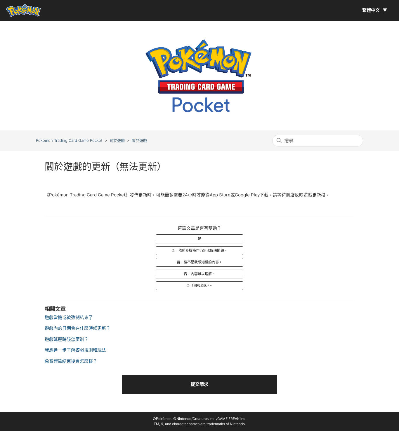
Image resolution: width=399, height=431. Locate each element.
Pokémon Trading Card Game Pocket (69, 140)
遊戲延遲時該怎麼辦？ (67, 339)
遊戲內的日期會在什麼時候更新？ (77, 328)
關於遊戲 (117, 140)
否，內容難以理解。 (199, 274)
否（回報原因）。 (199, 285)
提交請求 (199, 384)
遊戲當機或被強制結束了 (69, 317)
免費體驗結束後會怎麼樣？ (71, 361)
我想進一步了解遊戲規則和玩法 (75, 350)
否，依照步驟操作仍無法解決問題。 (199, 250)
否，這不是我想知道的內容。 (199, 262)
